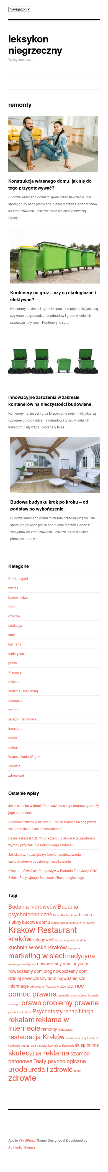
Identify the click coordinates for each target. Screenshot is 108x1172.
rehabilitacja (78, 1011)
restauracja (65, 1029)
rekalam (21, 1019)
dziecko (14, 616)
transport (15, 728)
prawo (31, 1002)
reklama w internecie (38, 1023)
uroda (12, 737)
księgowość (44, 939)
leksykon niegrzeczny (35, 44)
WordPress (27, 1140)
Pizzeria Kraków (55, 986)
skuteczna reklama (39, 1052)
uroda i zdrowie (50, 1069)
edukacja (15, 625)
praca (12, 662)
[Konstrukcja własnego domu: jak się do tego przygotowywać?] (53, 144)
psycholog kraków (20, 1012)
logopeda (74, 948)
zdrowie (22, 1077)
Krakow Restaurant (42, 929)
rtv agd (13, 709)
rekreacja (15, 700)
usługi (13, 747)
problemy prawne (70, 1002)
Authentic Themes (21, 1147)
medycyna (80, 955)
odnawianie (37, 986)
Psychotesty (47, 1011)
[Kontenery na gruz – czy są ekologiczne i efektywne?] (55, 255)
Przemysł (15, 672)
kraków (20, 938)
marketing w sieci (36, 955)
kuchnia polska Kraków (71, 940)
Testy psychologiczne (59, 1061)
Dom (12, 606)
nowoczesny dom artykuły (62, 963)
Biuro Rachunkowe (65, 915)
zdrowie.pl (16, 775)
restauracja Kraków (36, 1036)
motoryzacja (17, 653)
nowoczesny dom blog (30, 971)
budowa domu (36, 922)
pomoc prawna (32, 993)
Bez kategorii (18, 578)
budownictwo (18, 597)
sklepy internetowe (22, 719)
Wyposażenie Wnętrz (24, 756)
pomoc (75, 985)
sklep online (87, 1045)
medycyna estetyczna (22, 964)
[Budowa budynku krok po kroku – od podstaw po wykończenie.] (55, 465)
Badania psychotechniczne (43, 910)
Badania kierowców (32, 906)
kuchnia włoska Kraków (37, 947)
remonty (49, 1029)
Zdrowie (14, 765)
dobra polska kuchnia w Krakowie (73, 922)
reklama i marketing (23, 690)
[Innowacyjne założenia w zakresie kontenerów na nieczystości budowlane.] (53, 360)
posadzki (63, 995)
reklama (14, 681)
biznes (13, 587)
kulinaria (14, 644)
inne (11, 634)
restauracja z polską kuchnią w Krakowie (47, 1045)
